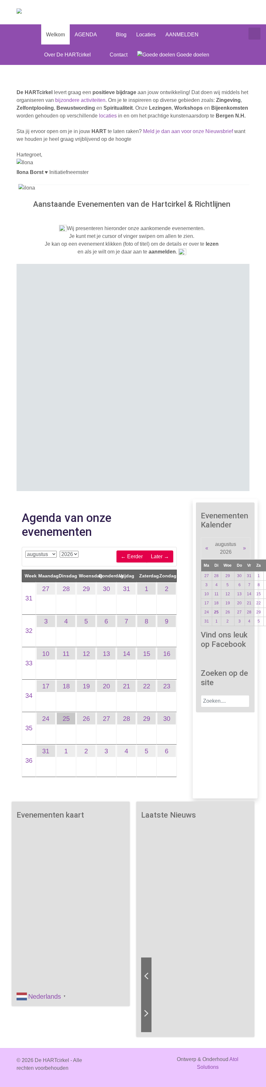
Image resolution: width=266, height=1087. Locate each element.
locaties (108, 115)
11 (66, 653)
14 (126, 653)
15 (146, 653)
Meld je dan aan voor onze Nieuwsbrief (188, 131)
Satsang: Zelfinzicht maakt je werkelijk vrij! (194, 869)
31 (28, 598)
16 (166, 653)
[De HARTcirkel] (36, 12)
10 (45, 653)
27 (45, 588)
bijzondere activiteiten (80, 100)
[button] (114, 361)
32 (28, 630)
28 (66, 588)
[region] (133, 377)
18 (66, 686)
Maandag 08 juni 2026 (70, 314)
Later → (160, 556)
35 (28, 728)
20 (106, 686)
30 (106, 588)
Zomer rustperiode (70, 321)
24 (45, 718)
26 (86, 718)
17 (45, 686)
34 (28, 695)
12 (86, 653)
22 (146, 686)
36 (28, 760)
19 (86, 686)
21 (126, 686)
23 (166, 686)
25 (66, 718)
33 (28, 663)
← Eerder (132, 556)
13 (106, 653)
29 (86, 588)
